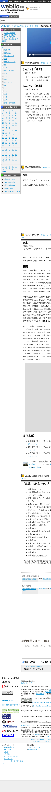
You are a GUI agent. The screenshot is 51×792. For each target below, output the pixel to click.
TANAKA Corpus (7, 700)
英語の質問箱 (9, 185)
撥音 (40, 77)
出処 (34, 112)
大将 (33, 531)
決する (35, 552)
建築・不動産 (9, 70)
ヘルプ (6, 752)
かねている (42, 555)
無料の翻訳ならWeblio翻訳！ (35, 8)
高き (42, 118)
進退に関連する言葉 (29, 579)
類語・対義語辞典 (15, 1)
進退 (36, 26)
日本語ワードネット (28, 726)
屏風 (28, 118)
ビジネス (7, 50)
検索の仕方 (7, 749)
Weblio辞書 (40, 694)
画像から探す (32, 749)
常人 (28, 100)
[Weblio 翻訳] (27, 9)
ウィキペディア (32, 235)
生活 (5, 79)
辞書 (3, 1)
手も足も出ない (44, 546)
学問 (5, 73)
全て (3, 47)
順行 (44, 588)
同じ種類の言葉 (17, 26)
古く (38, 94)
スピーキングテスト (12, 191)
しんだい (32, 77)
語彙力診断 (8, 188)
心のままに (31, 115)
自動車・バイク (9, 62)
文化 (5, 76)
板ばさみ (31, 510)
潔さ (38, 492)
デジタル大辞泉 (32, 63)
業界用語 (7, 53)
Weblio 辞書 (5, 26)
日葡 (40, 121)
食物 (47, 498)
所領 (44, 282)
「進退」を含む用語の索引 (34, 666)
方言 (5, 100)
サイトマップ (8, 759)
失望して (31, 507)
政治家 (30, 516)
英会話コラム (9, 179)
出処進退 (31, 492)
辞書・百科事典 (9, 103)
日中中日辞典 (41, 1)
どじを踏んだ (36, 519)
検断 (24, 318)
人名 (5, 97)
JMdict (36, 734)
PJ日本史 (36, 467)
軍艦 (29, 537)
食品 (5, 94)
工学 (5, 68)
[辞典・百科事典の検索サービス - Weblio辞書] (12, 8)
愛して (42, 504)
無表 (46, 77)
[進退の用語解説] (4, 16)
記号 (4, 172)
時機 (27, 112)
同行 (40, 588)
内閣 (29, 549)
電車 (5, 59)
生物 (5, 91)
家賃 (35, 498)
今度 (29, 519)
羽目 (43, 549)
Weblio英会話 (9, 182)
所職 (49, 282)
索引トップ (44, 63)
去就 (40, 525)
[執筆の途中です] (25, 465)
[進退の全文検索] (13, 16)
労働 (26, 26)
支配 (35, 260)
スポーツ (7, 88)
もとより (30, 80)
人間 (30, 185)
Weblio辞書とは (9, 747)
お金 (29, 504)
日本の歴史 (43, 461)
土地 (24, 185)
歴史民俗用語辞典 (33, 167)
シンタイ (33, 180)
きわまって (41, 513)
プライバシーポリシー (11, 756)
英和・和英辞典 (29, 1)
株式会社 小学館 (26, 683)
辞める (33, 109)
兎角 (37, 100)
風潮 (44, 100)
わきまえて (46, 492)
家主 (29, 498)
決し (35, 522)
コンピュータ (9, 56)
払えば (41, 498)
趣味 (5, 85)
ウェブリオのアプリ (35, 747)
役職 (31, 26)
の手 (36, 531)
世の (40, 100)
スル (32, 94)
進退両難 (36, 549)
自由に (47, 115)
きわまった (35, 489)
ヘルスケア (8, 82)
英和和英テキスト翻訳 (35, 641)
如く (43, 531)
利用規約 (7, 754)
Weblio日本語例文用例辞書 (37, 476)
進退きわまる (42, 507)
